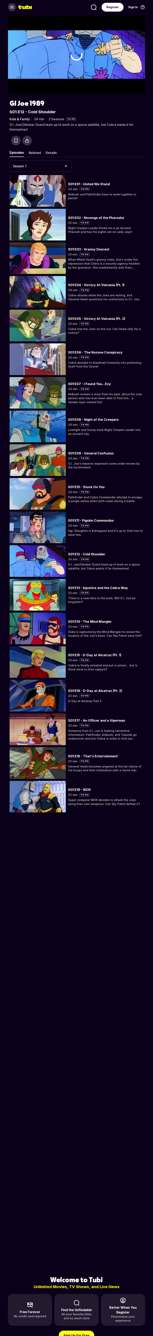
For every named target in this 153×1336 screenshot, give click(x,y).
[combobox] (41, 166)
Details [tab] (51, 153)
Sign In (133, 7)
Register (112, 7)
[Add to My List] (16, 140)
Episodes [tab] (17, 153)
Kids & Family (20, 119)
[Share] (27, 140)
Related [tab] (35, 153)
